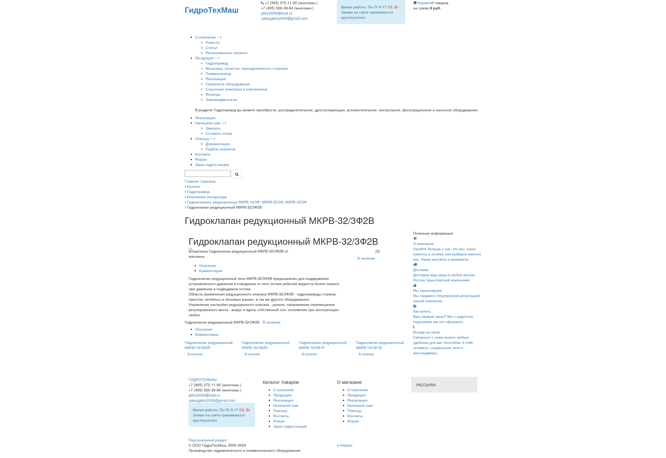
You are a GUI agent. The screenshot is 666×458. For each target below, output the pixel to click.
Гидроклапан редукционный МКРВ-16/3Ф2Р (209, 345)
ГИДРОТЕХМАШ (203, 379)
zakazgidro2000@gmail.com (284, 18)
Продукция (356, 394)
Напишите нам (360, 405)
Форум (353, 420)
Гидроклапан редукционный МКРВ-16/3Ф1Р (323, 345)
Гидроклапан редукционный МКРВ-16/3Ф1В (380, 345)
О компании (357, 389)
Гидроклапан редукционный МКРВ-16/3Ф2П (266, 345)
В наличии (366, 258)
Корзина (425, 2)
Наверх (346, 445)
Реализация (357, 400)
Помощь (354, 410)
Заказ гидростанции (290, 426)
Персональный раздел (208, 439)
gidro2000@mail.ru (276, 13)
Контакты (355, 415)
